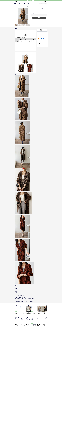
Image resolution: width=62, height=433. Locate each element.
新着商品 (15, 3)
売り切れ (39, 17)
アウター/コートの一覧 (21, 6)
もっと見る (46, 305)
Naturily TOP (16, 6)
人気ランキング (25, 3)
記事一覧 (29, 3)
